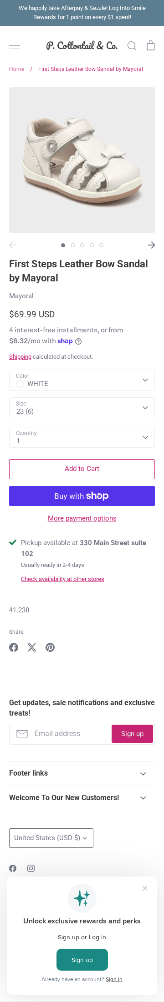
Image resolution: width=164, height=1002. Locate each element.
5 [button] (101, 245)
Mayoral (21, 296)
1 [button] (63, 245)
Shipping (20, 356)
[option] (82, 160)
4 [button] (92, 245)
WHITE (37, 384)
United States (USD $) (47, 838)
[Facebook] (13, 868)
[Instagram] (31, 868)
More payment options (82, 518)
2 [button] (73, 245)
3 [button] (82, 245)
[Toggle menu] (15, 45)
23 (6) (25, 411)
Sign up (132, 734)
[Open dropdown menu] (143, 774)
